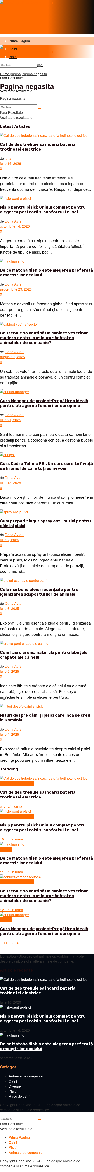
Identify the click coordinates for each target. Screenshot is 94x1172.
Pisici (13, 1091)
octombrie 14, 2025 (15, 226)
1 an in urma (9, 942)
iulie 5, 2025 (9, 671)
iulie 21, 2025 (10, 419)
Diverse (6, 849)
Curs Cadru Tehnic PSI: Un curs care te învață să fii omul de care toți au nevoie (46, 466)
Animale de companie (17, 783)
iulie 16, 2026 (10, 163)
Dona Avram (14, 221)
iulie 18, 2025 (10, 482)
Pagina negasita (34, 73)
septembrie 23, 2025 (16, 289)
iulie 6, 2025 (9, 608)
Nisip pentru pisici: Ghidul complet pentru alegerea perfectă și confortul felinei (43, 209)
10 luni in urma (11, 839)
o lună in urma (11, 806)
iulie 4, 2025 (9, 734)
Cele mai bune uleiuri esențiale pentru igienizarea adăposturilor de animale (39, 592)
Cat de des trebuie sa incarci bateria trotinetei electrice (37, 147)
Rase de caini (19, 1096)
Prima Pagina (19, 41)
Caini (13, 1081)
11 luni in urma (11, 871)
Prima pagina (10, 73)
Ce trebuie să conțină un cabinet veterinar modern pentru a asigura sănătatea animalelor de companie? (44, 338)
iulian (9, 158)
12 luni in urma (11, 909)
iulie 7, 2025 (9, 539)
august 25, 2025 (12, 356)
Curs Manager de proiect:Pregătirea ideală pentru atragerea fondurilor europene (44, 403)
